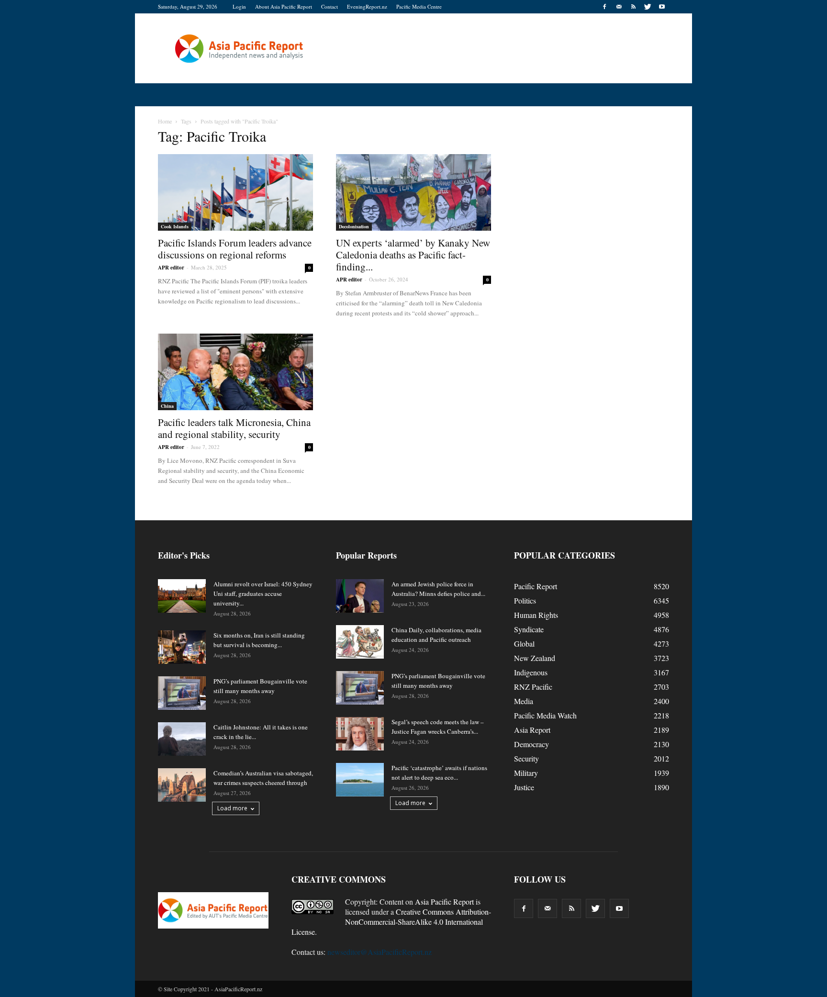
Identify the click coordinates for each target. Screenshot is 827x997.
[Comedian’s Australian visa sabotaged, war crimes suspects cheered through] (182, 785)
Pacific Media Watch (545, 715)
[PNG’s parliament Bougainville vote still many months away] (182, 693)
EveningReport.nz (367, 6)
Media (523, 701)
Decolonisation (354, 226)
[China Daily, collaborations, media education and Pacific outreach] (360, 642)
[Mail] (619, 6)
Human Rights (536, 615)
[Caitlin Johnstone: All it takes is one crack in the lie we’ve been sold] (182, 739)
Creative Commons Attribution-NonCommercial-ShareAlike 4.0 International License (391, 922)
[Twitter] (647, 6)
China (167, 406)
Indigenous (531, 672)
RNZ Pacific (533, 687)
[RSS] (633, 6)
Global (524, 644)
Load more (232, 808)
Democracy (531, 744)
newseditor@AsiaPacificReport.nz (379, 952)
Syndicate (529, 629)
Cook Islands (175, 226)
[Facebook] (604, 6)
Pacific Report (535, 586)
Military (526, 773)
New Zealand (534, 658)
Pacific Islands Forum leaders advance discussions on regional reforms (235, 248)
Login (239, 6)
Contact (329, 6)
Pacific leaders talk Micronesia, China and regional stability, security (234, 428)
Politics (525, 600)
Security (526, 758)
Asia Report (532, 730)
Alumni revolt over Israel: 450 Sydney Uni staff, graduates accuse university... (263, 593)
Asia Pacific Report (444, 901)
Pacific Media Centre (419, 6)
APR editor (171, 267)
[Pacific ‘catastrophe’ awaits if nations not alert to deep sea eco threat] (360, 779)
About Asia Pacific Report (283, 6)
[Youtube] (662, 6)
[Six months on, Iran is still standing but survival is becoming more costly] (182, 647)
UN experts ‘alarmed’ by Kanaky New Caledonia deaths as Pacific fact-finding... (413, 254)
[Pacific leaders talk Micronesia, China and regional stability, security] (235, 372)
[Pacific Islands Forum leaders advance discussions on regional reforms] (235, 192)
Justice (524, 787)
